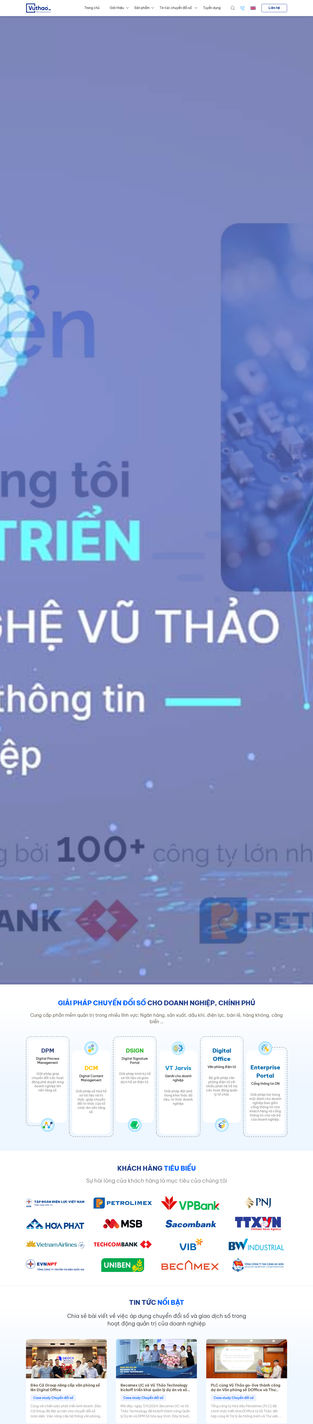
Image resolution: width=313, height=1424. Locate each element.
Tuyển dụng (212, 8)
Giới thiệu (117, 8)
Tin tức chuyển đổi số (175, 8)
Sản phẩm (142, 8)
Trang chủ (91, 8)
